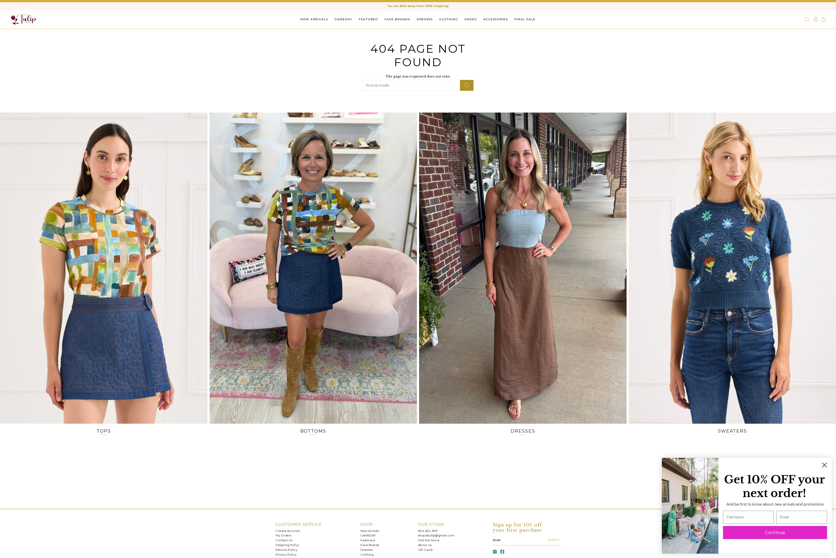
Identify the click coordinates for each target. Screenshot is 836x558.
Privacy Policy (286, 554)
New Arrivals (370, 531)
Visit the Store (429, 540)
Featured (368, 540)
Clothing (367, 554)
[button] (368, 19)
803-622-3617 (428, 531)
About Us (425, 545)
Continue (775, 532)
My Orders (284, 535)
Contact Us (284, 540)
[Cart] (824, 19)
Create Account (288, 531)
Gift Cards (425, 549)
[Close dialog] (824, 465)
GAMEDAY (368, 535)
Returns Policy (286, 549)
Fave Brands (370, 545)
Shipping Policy (287, 545)
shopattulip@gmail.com (436, 535)
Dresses (367, 549)
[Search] (467, 85)
